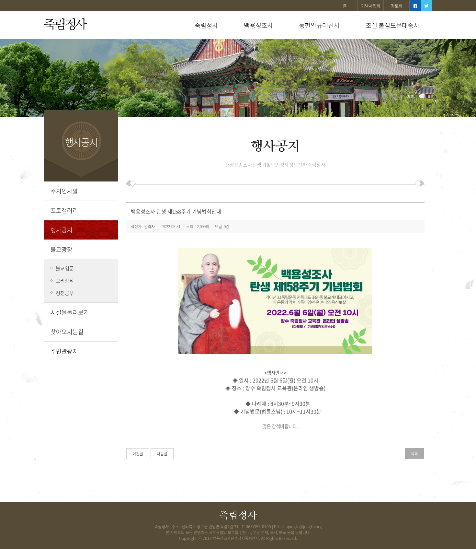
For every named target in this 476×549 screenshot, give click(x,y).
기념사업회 (370, 6)
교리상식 (65, 280)
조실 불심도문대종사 (392, 25)
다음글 (162, 454)
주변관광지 (64, 351)
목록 (414, 454)
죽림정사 (64, 24)
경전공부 (65, 293)
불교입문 (65, 268)
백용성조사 (258, 25)
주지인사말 (64, 191)
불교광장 (62, 249)
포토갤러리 (64, 210)
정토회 (396, 6)
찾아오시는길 (67, 331)
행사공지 (62, 230)
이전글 (137, 454)
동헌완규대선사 (319, 25)
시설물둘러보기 (70, 312)
